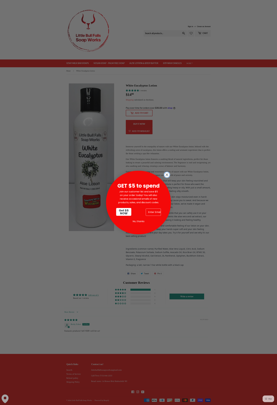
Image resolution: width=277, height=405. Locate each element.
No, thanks (138, 221)
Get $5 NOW (124, 211)
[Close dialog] (167, 175)
